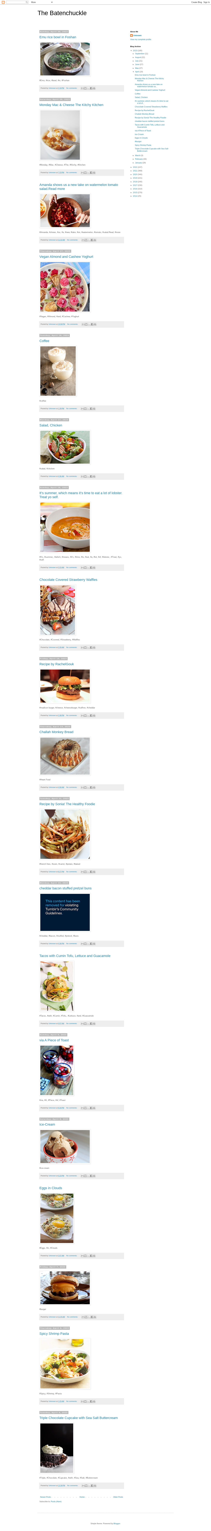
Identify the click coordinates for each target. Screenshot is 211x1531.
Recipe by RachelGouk (56, 664)
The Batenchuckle (62, 13)
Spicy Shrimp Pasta (54, 1334)
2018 (135, 182)
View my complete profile (140, 39)
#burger (138, 141)
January (138, 163)
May (137, 68)
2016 (135, 189)
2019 (135, 178)
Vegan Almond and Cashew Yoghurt (66, 257)
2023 (135, 51)
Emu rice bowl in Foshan (57, 37)
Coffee (44, 341)
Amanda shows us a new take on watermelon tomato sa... (148, 85)
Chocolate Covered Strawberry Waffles (68, 580)
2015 (135, 192)
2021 (135, 171)
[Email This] (82, 88)
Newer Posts (45, 1497)
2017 (135, 185)
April (137, 72)
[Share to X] (88, 88)
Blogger (117, 1524)
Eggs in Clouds (50, 1188)
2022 (135, 167)
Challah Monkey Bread (56, 732)
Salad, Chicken (50, 425)
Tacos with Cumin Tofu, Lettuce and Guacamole (74, 956)
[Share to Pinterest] (94, 88)
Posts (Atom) (56, 1501)
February (139, 159)
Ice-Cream (47, 1124)
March (138, 155)
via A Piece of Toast (54, 1040)
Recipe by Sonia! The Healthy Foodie (67, 804)
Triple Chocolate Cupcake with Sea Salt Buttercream (78, 1418)
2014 (135, 196)
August (138, 57)
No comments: (72, 88)
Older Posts (118, 1497)
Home (82, 1497)
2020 (135, 174)
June (137, 64)
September (140, 54)
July (137, 61)
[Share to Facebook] (91, 88)
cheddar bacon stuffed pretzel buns (65, 888)
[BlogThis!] (85, 88)
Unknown (137, 35)
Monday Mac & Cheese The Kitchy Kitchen (71, 105)
